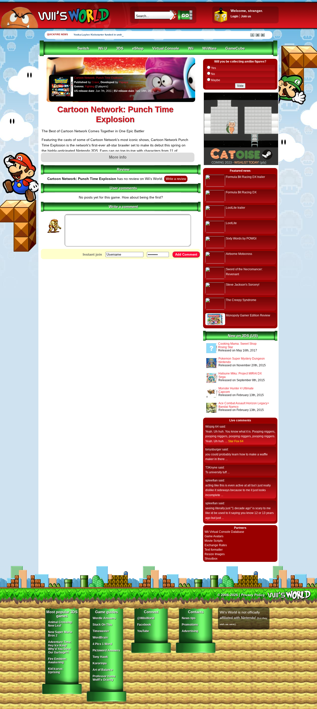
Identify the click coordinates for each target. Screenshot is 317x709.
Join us (246, 16)
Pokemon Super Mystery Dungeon (241, 358)
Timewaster (101, 631)
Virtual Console (165, 48)
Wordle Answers (104, 618)
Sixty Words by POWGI (241, 238)
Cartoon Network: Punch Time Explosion (98, 77)
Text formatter (214, 549)
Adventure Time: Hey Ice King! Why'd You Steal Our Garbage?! (60, 647)
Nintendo (224, 362)
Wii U (102, 48)
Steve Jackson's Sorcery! (242, 284)
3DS (119, 48)
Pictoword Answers (106, 650)
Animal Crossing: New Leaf (60, 623)
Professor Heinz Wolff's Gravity (104, 678)
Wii (190, 48)
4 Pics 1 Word (102, 644)
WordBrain (100, 637)
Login (234, 16)
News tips (189, 618)
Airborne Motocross (239, 254)
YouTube (143, 631)
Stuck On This (102, 624)
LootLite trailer (235, 207)
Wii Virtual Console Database (224, 532)
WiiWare (209, 48)
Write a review (176, 179)
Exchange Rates (216, 545)
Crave (95, 82)
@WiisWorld (145, 618)
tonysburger (213, 449)
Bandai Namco (228, 406)
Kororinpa (100, 663)
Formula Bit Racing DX (241, 192)
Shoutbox (211, 558)
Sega (222, 377)
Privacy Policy (253, 595)
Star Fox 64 (235, 441)
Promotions (190, 624)
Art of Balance (103, 670)
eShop (137, 48)
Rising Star (225, 347)
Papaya (123, 82)
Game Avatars (214, 536)
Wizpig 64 (212, 426)
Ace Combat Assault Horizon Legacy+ (243, 403)
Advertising (190, 631)
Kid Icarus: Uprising (55, 670)
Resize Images (215, 554)
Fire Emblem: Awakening (57, 660)
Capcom (224, 392)
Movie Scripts (214, 540)
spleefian (211, 480)
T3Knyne (211, 467)
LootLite (231, 223)
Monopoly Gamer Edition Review (248, 315)
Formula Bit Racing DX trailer (245, 177)
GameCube (235, 48)
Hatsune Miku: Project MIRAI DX (240, 373)
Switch (83, 48)
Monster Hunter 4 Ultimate (236, 388)
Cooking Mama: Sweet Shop (237, 343)
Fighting (89, 86)
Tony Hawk (100, 657)
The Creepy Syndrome (241, 300)
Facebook (144, 624)
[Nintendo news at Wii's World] (73, 16)
